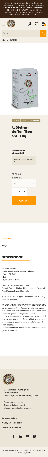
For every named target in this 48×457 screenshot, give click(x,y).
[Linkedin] (20, 436)
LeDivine (5, 40)
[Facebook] (13, 436)
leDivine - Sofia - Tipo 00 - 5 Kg (23, 160)
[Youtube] (27, 436)
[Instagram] (34, 436)
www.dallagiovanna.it (16, 405)
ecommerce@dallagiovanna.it (19, 408)
